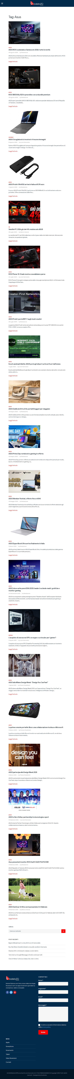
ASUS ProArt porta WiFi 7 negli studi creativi (25, 319)
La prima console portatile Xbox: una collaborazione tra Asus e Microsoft (36, 727)
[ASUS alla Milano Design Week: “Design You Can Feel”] (24, 665)
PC (9, 227)
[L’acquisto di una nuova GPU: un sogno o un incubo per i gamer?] (24, 620)
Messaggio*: (42, 1005)
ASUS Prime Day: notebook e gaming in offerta (26, 454)
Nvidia (11, 635)
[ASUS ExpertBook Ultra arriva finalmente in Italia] (24, 526)
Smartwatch (9, 1050)
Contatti (8, 1062)
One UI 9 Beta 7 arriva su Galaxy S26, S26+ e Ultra (23, 959)
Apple (7, 1042)
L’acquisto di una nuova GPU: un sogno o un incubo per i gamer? (32, 638)
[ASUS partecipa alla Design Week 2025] (24, 755)
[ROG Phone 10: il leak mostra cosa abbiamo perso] (24, 257)
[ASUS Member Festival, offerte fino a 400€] (24, 481)
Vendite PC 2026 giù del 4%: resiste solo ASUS (26, 229)
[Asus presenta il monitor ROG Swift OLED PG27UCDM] (24, 845)
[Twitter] (11, 992)
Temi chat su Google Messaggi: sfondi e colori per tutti (25, 955)
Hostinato (44, 1075)
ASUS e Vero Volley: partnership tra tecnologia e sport (29, 817)
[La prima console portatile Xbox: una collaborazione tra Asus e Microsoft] (24, 710)
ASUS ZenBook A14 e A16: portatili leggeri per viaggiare (29, 409)
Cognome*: (42, 989)
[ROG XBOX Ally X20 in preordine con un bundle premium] (24, 77)
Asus (10, 47)
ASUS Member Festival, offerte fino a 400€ (25, 499)
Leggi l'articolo (13, 61)
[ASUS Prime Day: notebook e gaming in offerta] (24, 436)
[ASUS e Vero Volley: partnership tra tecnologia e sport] (24, 800)
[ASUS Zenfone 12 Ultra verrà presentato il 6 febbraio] (24, 889)
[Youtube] (14, 992)
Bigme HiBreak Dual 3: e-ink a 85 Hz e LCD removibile (24, 943)
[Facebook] (7, 992)
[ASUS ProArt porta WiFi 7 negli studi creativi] (24, 302)
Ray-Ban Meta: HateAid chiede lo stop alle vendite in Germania (28, 947)
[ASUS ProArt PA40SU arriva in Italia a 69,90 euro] (24, 167)
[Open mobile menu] (2, 3)
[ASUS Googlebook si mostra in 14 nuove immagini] (24, 122)
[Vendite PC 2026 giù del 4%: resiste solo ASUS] (24, 212)
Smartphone (10, 1046)
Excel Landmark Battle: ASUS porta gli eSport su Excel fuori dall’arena (34, 364)
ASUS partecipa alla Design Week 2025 (23, 772)
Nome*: (40, 980)
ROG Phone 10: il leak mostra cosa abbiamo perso (27, 274)
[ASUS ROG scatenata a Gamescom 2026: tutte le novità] (24, 32)
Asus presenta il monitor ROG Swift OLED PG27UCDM (28, 862)
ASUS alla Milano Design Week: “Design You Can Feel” (28, 682)
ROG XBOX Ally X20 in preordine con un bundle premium (29, 95)
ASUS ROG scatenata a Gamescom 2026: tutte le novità (29, 50)
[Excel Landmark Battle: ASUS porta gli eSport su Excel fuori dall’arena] (24, 347)
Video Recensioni (11, 1058)
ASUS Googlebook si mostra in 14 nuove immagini (27, 140)
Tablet (8, 1054)
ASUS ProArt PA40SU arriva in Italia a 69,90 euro (26, 184)
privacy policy (46, 1027)
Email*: (40, 997)
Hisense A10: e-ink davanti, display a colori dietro (23, 951)
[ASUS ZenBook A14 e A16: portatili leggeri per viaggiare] (24, 391)
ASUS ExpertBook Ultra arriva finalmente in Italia (26, 544)
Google (11, 137)
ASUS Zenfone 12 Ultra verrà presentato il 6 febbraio (28, 907)
